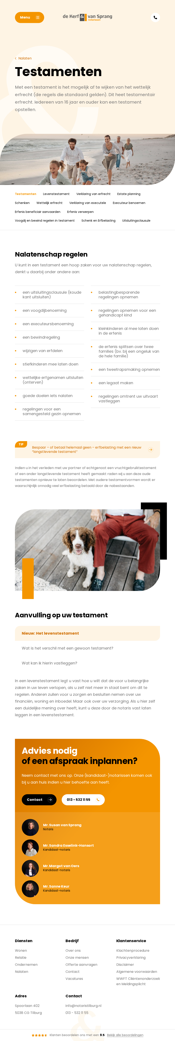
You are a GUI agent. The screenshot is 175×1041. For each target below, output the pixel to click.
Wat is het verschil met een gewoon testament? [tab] (67, 648)
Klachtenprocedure (132, 950)
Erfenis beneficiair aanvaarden (37, 212)
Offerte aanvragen (81, 964)
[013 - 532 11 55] (155, 17)
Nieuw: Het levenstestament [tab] (50, 633)
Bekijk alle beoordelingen (125, 1035)
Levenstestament (56, 194)
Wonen (21, 950)
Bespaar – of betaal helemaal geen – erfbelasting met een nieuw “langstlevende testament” (80, 448)
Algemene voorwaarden (136, 971)
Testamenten (25, 194)
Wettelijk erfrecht (49, 203)
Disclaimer (125, 964)
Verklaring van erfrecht (93, 194)
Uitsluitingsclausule (136, 220)
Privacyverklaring (131, 957)
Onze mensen (77, 957)
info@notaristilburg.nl (83, 1005)
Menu (25, 17)
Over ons (73, 950)
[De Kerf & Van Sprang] (87, 17)
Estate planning (128, 194)
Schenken (22, 203)
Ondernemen (26, 964)
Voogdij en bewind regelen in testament (45, 220)
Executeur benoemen (129, 203)
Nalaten (21, 971)
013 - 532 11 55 (78, 799)
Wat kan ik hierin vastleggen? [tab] (49, 663)
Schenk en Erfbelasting (98, 220)
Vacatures (74, 978)
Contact (34, 799)
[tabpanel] (87, 697)
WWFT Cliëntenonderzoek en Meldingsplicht (138, 981)
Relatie (20, 957)
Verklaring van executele (87, 203)
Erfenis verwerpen (80, 212)
